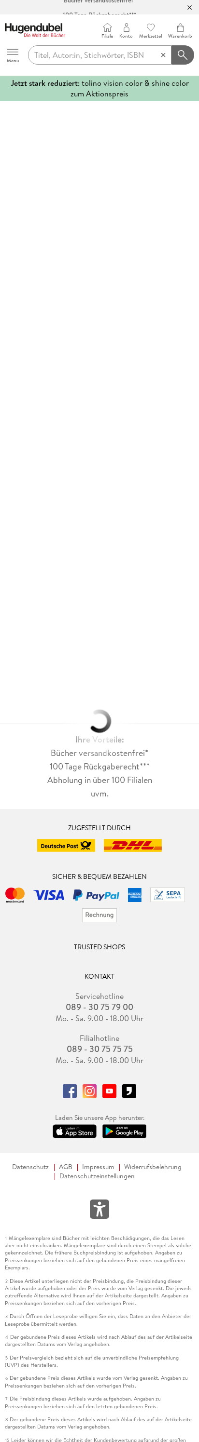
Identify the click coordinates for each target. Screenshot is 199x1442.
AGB (65, 1167)
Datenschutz (30, 1167)
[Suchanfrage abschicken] (183, 55)
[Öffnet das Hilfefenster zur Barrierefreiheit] (99, 1211)
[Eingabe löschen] (163, 55)
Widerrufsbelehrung (153, 1167)
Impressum (98, 1167)
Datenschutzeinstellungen (97, 1176)
